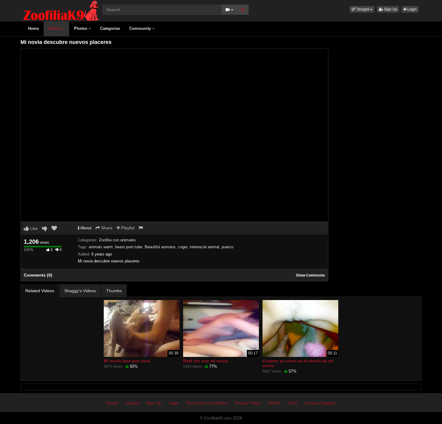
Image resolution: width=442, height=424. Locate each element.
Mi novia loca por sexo (127, 360)
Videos (55, 28)
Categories (110, 28)
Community (140, 28)
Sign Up (390, 9)
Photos (81, 28)
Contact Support (320, 403)
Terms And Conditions (207, 403)
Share (106, 227)
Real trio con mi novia (205, 360)
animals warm (101, 247)
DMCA (274, 403)
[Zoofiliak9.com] (61, 10)
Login (412, 9)
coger (182, 247)
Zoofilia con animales (117, 240)
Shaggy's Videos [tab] (80, 290)
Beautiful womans (160, 247)
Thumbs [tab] (114, 290)
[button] (362, 9)
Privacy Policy (248, 403)
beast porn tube (128, 247)
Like (33, 228)
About (85, 227)
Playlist (127, 227)
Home (33, 28)
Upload (132, 403)
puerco (227, 247)
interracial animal (204, 247)
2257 (292, 403)
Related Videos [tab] (39, 290)
